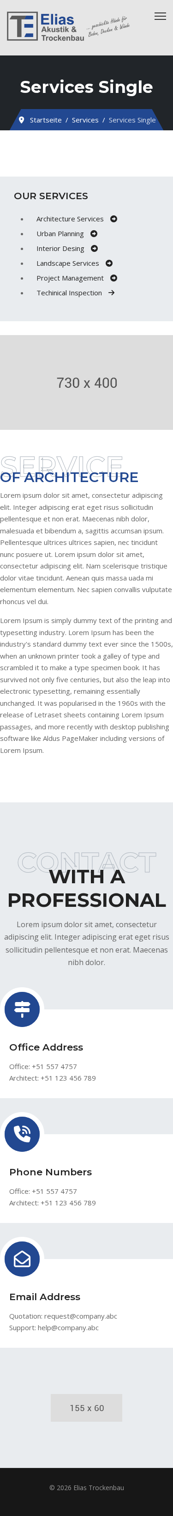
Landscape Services (68, 263)
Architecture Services (71, 218)
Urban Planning (61, 233)
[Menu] (160, 16)
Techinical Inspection (70, 292)
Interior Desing (61, 248)
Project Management (71, 277)
